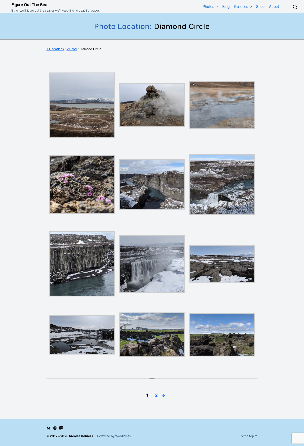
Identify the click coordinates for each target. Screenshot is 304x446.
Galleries (241, 6)
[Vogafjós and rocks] (222, 334)
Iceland (71, 49)
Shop (260, 6)
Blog (226, 6)
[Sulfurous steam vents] (152, 105)
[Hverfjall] (82, 105)
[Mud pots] (222, 105)
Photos (208, 6)
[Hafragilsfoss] (222, 184)
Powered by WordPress (114, 436)
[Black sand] (82, 263)
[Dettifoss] (152, 264)
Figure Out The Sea (29, 5)
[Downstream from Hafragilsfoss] (152, 184)
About (274, 6)
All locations (55, 49)
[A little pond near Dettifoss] (82, 335)
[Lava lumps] (222, 264)
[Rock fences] (152, 334)
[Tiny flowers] (82, 184)
